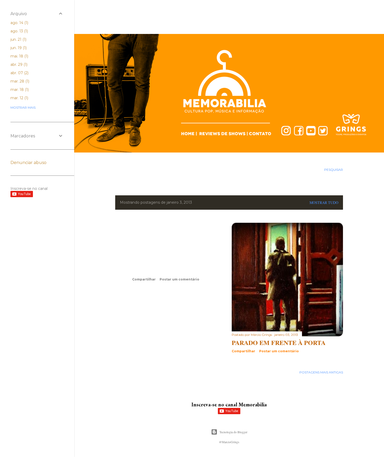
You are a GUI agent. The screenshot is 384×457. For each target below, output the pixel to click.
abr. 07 (18, 73)
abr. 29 (18, 64)
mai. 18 (18, 56)
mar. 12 (18, 98)
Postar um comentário (179, 279)
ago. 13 (18, 31)
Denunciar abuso (28, 162)
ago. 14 (18, 22)
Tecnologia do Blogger (233, 432)
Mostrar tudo (324, 202)
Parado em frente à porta (278, 342)
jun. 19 (18, 47)
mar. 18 (19, 89)
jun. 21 (17, 39)
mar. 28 (19, 81)
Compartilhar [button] (144, 279)
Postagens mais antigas (321, 372)
